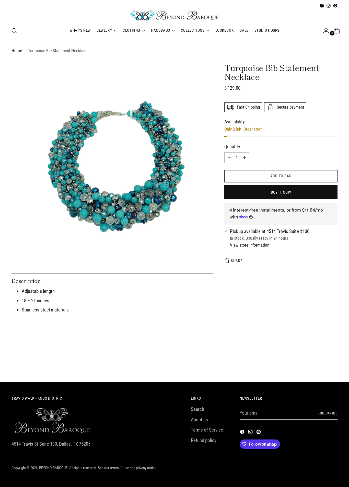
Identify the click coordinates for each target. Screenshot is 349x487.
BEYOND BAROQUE (53, 468)
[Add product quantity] (244, 157)
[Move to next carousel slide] (333, 364)
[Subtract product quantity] (229, 157)
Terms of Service (207, 430)
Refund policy (203, 440)
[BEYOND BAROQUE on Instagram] (328, 5)
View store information (249, 245)
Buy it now (281, 192)
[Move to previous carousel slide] (321, 365)
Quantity (232, 146)
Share (236, 261)
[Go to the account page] (324, 31)
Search (197, 409)
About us (199, 420)
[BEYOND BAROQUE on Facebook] (322, 5)
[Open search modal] (14, 31)
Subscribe (328, 413)
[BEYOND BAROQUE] (174, 15)
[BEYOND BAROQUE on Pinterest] (335, 5)
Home (16, 50)
